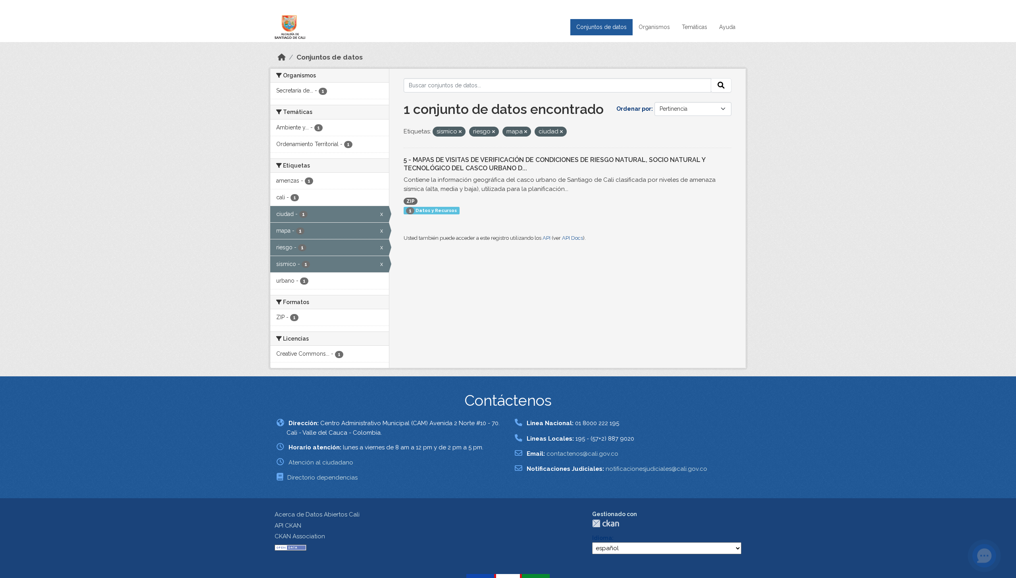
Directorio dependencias (322, 477)
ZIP (410, 201)
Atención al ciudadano (321, 462)
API (546, 238)
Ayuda (727, 27)
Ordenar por (633, 109)
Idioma (602, 538)
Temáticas (694, 27)
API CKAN (288, 525)
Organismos (654, 27)
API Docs (572, 238)
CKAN (605, 523)
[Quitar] (460, 132)
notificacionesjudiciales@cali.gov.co (656, 468)
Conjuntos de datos (601, 27)
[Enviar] (721, 85)
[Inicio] (282, 57)
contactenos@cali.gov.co (582, 453)
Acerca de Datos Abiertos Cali (317, 514)
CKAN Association (300, 536)
